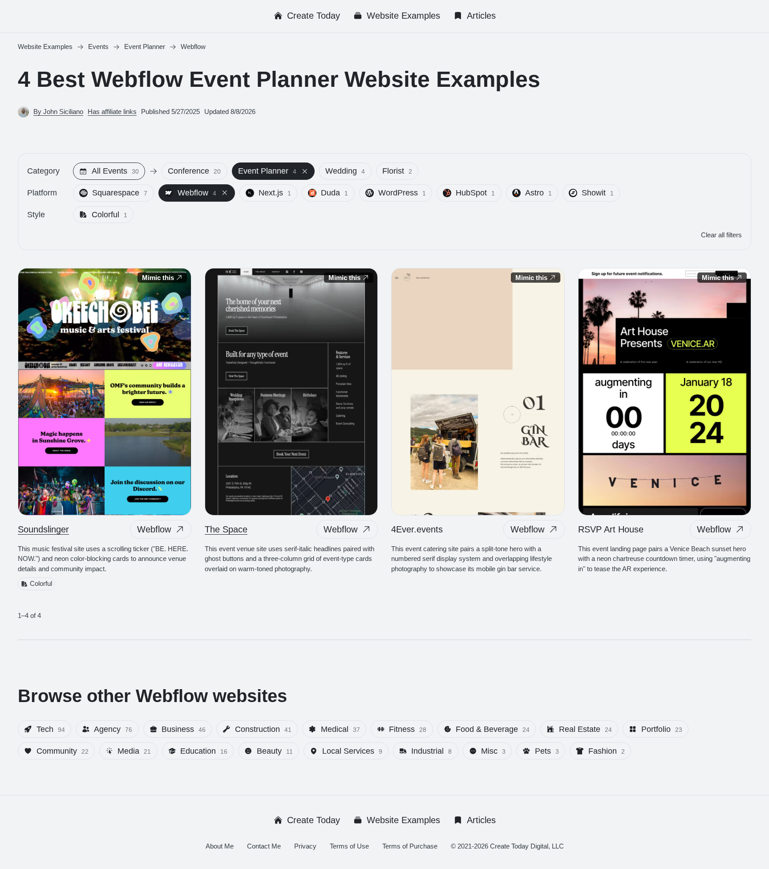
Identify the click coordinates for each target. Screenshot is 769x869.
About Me (220, 846)
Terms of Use (349, 846)
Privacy (305, 846)
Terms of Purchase (409, 846)
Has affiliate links (112, 111)
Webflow (154, 529)
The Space (226, 529)
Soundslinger (43, 529)
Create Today (313, 15)
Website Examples (403, 15)
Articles (481, 15)
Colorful (41, 584)
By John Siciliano (58, 111)
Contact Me (264, 846)
